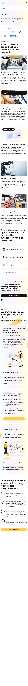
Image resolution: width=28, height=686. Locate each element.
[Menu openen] (26, 3)
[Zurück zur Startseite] (4, 2)
